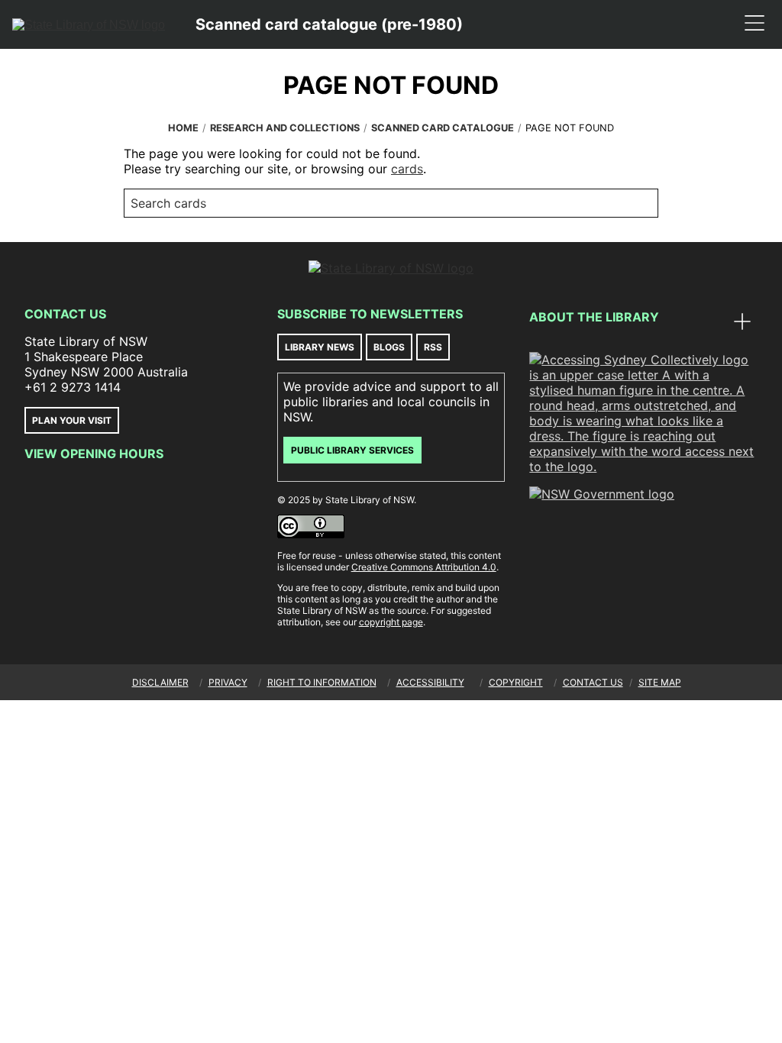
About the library (594, 317)
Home (183, 128)
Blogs (389, 347)
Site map (659, 682)
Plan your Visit (71, 420)
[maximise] (742, 323)
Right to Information (321, 682)
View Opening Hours (93, 453)
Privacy (227, 682)
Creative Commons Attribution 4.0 (423, 567)
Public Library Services (352, 450)
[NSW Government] (601, 494)
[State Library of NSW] (88, 24)
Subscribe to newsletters (370, 313)
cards (407, 168)
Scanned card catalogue (442, 128)
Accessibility (430, 682)
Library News (319, 347)
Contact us (593, 682)
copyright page (391, 622)
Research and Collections (285, 128)
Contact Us (65, 313)
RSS (433, 347)
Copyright (516, 682)
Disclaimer (160, 682)
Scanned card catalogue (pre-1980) (329, 24)
